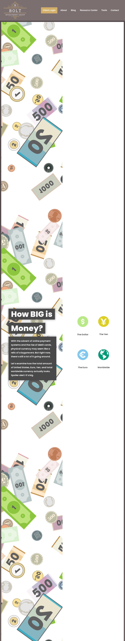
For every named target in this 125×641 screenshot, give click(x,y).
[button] (49, 10)
